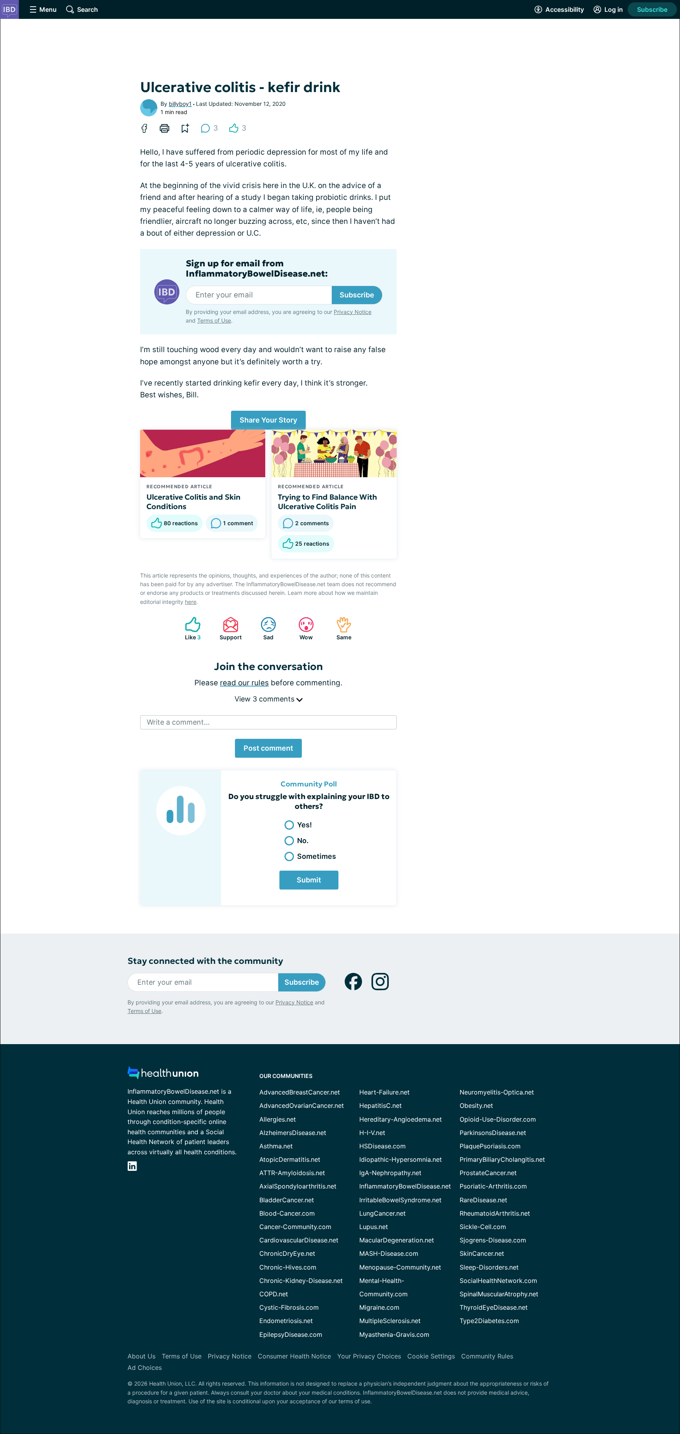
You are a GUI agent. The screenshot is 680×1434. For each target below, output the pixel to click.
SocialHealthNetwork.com (498, 1281)
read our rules (244, 682)
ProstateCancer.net (488, 1173)
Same (339, 628)
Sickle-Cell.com (483, 1227)
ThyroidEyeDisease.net (494, 1307)
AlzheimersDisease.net (292, 1133)
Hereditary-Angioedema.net (400, 1119)
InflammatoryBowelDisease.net (405, 1186)
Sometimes (316, 856)
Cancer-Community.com (295, 1227)
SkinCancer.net (482, 1253)
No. (303, 840)
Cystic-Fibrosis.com (289, 1307)
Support (228, 628)
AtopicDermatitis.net (289, 1159)
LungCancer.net (382, 1213)
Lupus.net (373, 1227)
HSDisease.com (382, 1146)
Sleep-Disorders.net (489, 1267)
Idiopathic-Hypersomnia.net (400, 1159)
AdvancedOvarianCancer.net (301, 1105)
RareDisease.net (483, 1200)
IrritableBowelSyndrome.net (400, 1200)
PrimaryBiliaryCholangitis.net (502, 1159)
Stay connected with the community (205, 961)
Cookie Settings (431, 1356)
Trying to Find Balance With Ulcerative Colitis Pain (327, 501)
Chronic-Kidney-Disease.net (301, 1281)
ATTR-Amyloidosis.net (292, 1173)
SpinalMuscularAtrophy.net (499, 1294)
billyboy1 (180, 103)
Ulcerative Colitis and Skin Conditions (193, 501)
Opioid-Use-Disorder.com (498, 1119)
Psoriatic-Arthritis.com (493, 1186)
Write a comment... (178, 722)
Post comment (268, 748)
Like (189, 628)
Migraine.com (379, 1307)
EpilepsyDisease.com (290, 1334)
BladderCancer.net (286, 1200)
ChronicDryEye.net (287, 1253)
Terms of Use (214, 320)
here (190, 601)
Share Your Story (268, 420)
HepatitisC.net (380, 1105)
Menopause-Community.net (400, 1267)
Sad (263, 628)
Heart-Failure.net (384, 1092)
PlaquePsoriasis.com (490, 1146)
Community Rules (487, 1356)
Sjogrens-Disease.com (493, 1240)
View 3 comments (265, 699)
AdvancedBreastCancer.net (299, 1092)
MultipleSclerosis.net (390, 1321)
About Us (141, 1356)
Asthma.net (276, 1146)
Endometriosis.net (286, 1321)
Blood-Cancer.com (287, 1213)
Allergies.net (277, 1119)
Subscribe (652, 9)
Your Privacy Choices (369, 1356)
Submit (309, 880)
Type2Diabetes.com (489, 1321)
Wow (301, 628)
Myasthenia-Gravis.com (394, 1334)
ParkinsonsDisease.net (493, 1133)
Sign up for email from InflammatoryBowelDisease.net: (257, 268)
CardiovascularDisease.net (298, 1240)
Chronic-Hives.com (287, 1267)
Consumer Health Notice (294, 1356)
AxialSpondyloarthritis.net (297, 1186)
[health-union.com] (163, 1075)
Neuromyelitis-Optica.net (497, 1092)
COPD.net (273, 1294)
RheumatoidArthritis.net (495, 1213)
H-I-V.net (372, 1133)
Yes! (304, 825)
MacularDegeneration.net (396, 1240)
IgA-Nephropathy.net (390, 1173)
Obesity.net (476, 1105)
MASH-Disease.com (388, 1253)
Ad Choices (145, 1367)
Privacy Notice (352, 311)
